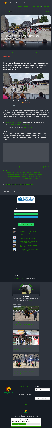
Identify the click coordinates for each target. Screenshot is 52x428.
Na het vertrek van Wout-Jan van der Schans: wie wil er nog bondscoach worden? (28, 233)
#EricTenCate (10, 122)
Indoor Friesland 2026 (18, 278)
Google (26, 210)
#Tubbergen (10, 124)
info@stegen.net (31, 300)
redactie (7, 46)
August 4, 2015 (28, 127)
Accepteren (19, 424)
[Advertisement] (26, 152)
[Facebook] (46, 11)
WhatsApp (18, 214)
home (20, 6)
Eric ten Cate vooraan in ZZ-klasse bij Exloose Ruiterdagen (24, 348)
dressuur (25, 6)
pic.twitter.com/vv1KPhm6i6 (23, 124)
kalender (46, 6)
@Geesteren (19, 122)
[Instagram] (48, 11)
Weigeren (33, 424)
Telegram (18, 217)
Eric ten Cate (9, 184)
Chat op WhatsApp (27, 224)
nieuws (38, 6)
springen (32, 6)
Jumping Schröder (17, 184)
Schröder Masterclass (28, 184)
